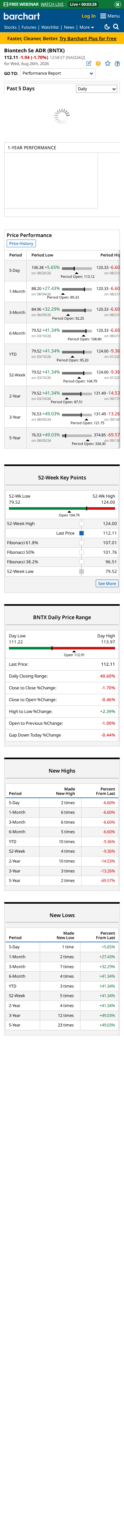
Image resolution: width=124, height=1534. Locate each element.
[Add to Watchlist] (107, 63)
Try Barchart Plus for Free (88, 38)
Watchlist (50, 27)
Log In (89, 16)
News (69, 27)
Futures (29, 27)
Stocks (10, 27)
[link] (117, 64)
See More (107, 583)
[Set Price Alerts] (98, 63)
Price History (21, 243)
